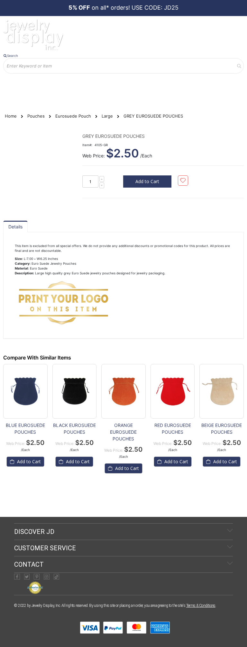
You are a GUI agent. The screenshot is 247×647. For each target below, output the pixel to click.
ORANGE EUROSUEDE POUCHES (123, 431)
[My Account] (12, 78)
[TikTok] (56, 577)
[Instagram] (47, 577)
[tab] (15, 226)
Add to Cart (28, 461)
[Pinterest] (37, 577)
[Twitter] (27, 577)
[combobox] (123, 66)
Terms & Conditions (200, 605)
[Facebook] (17, 577)
